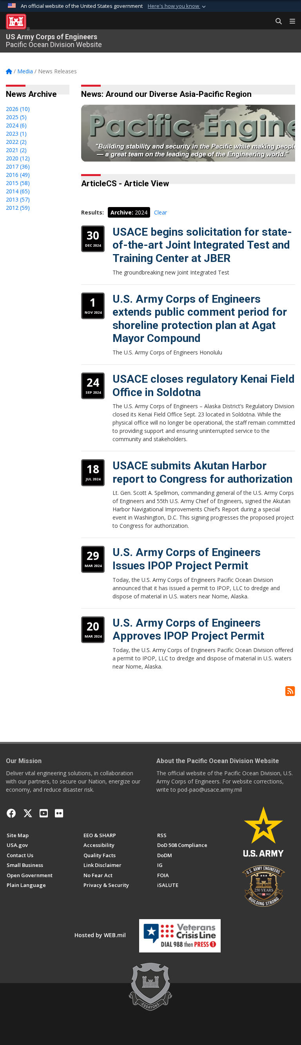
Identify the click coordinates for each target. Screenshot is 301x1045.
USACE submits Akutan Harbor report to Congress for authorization (202, 472)
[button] (177, 6)
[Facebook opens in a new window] (11, 813)
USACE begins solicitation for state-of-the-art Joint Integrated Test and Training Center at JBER (202, 245)
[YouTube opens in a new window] (44, 813)
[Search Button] (276, 21)
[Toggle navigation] (289, 21)
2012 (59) (18, 207)
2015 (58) (18, 183)
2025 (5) (16, 117)
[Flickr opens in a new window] (59, 813)
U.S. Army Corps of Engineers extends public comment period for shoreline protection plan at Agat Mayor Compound (199, 319)
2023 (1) (16, 133)
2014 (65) (18, 191)
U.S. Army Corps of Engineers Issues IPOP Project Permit (186, 559)
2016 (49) (18, 174)
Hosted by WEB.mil (100, 935)
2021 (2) (16, 150)
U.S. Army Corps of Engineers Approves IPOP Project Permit (188, 629)
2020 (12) (18, 158)
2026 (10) (18, 109)
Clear (160, 212)
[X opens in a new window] (28, 813)
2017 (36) (18, 166)
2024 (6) (16, 125)
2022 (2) (16, 141)
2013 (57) (18, 199)
